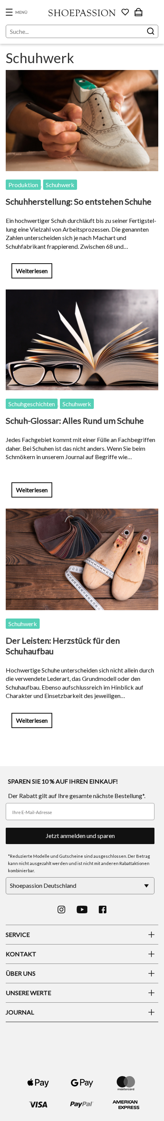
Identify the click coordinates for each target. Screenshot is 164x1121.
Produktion (23, 184)
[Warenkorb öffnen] (138, 12)
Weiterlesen (32, 270)
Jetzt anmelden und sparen (80, 835)
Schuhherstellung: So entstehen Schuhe (78, 201)
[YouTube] (82, 909)
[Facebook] (102, 909)
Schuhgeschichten (31, 403)
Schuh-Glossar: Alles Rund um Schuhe (75, 420)
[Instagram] (61, 909)
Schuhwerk (60, 184)
